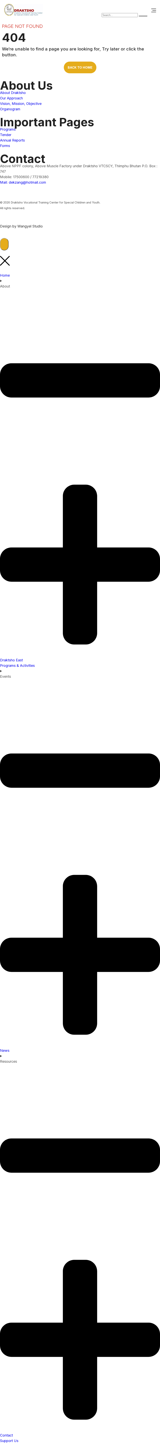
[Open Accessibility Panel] (4, 244)
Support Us (9, 1441)
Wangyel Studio (30, 226)
